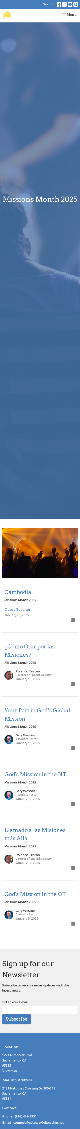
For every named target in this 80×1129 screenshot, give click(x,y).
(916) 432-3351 (26, 1116)
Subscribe (16, 1019)
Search (48, 4)
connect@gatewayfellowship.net (38, 1122)
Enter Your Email (15, 1002)
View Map (9, 1070)
